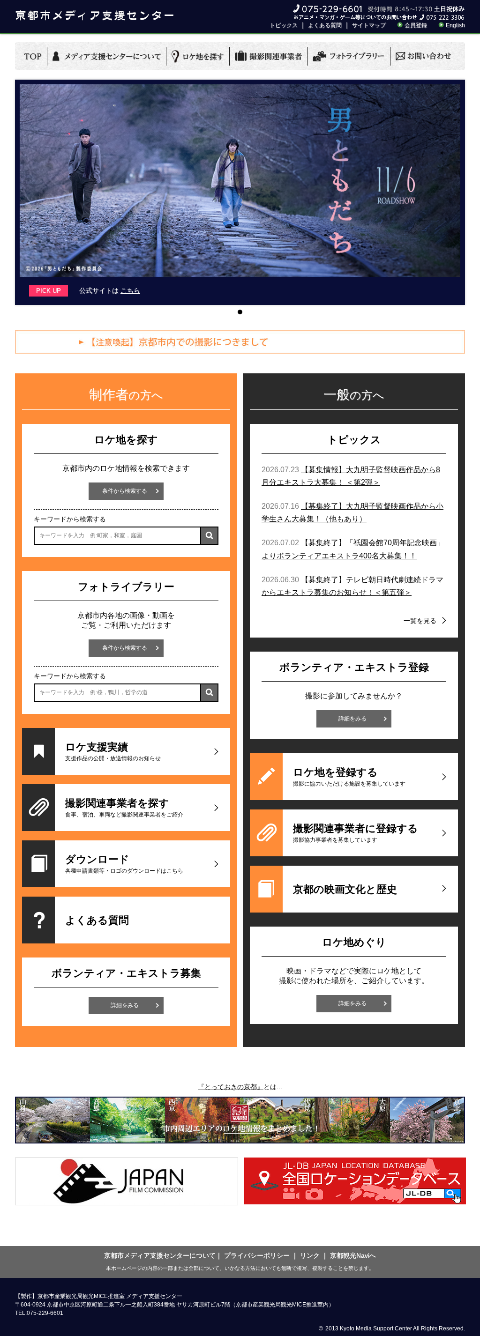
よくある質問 (325, 25)
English (455, 25)
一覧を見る (420, 620)
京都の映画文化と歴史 (345, 889)
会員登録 (416, 25)
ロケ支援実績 (113, 751)
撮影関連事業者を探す (124, 807)
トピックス (284, 25)
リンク (310, 1255)
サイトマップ (369, 25)
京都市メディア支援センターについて (160, 1255)
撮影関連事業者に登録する (355, 833)
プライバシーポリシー (257, 1255)
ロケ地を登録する (349, 776)
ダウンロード (124, 864)
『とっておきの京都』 (230, 1087)
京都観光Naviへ (353, 1255)
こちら (130, 290)
